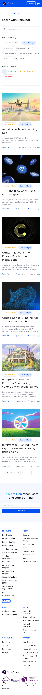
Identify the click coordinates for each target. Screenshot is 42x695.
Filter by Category (9, 38)
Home (14, 13)
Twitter (5, 645)
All (4, 43)
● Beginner (12, 71)
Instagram (6, 649)
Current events (25, 53)
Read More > (7, 147)
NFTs (22, 59)
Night (7, 601)
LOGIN (31, 3)
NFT (29, 48)
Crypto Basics (14, 43)
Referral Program (9, 614)
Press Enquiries (29, 544)
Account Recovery (31, 649)
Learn (20, 13)
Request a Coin (29, 662)
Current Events (9, 53)
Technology (8, 48)
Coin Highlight (29, 43)
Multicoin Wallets (9, 577)
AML (24, 558)
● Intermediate (26, 71)
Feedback (27, 665)
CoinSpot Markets (10, 549)
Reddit (5, 652)
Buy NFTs (6, 562)
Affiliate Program (9, 611)
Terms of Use (28, 551)
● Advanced (8, 77)
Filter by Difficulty (9, 66)
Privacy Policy (28, 555)
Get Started (21, 511)
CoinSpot (12, 3)
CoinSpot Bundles (9, 552)
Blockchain (20, 48)
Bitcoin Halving (29, 617)
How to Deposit (10, 59)
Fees (25, 548)
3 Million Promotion (31, 562)
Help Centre (28, 642)
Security (26, 535)
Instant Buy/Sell (9, 542)
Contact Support (30, 645)
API (3, 592)
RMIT (37, 53)
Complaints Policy (30, 652)
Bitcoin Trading (8, 538)
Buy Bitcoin (7, 535)
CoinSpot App (8, 596)
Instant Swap (8, 545)
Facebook (6, 642)
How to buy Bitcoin (31, 620)
